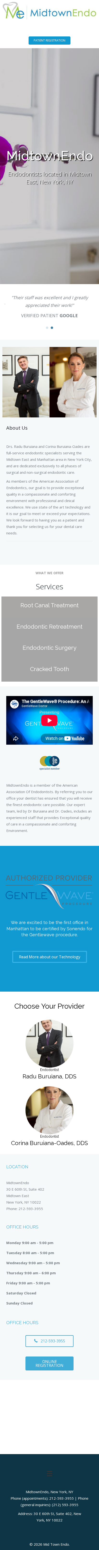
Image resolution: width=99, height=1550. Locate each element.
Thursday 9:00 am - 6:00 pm (31, 1272)
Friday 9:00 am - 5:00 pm (28, 1283)
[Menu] (49, 1473)
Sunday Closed (19, 1303)
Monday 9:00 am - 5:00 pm (29, 1242)
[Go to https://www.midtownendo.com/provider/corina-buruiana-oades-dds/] (49, 1117)
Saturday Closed (21, 1293)
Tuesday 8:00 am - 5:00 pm (30, 1252)
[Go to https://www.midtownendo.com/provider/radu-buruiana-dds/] (49, 1050)
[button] (49, 40)
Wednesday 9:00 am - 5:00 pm (33, 1262)
